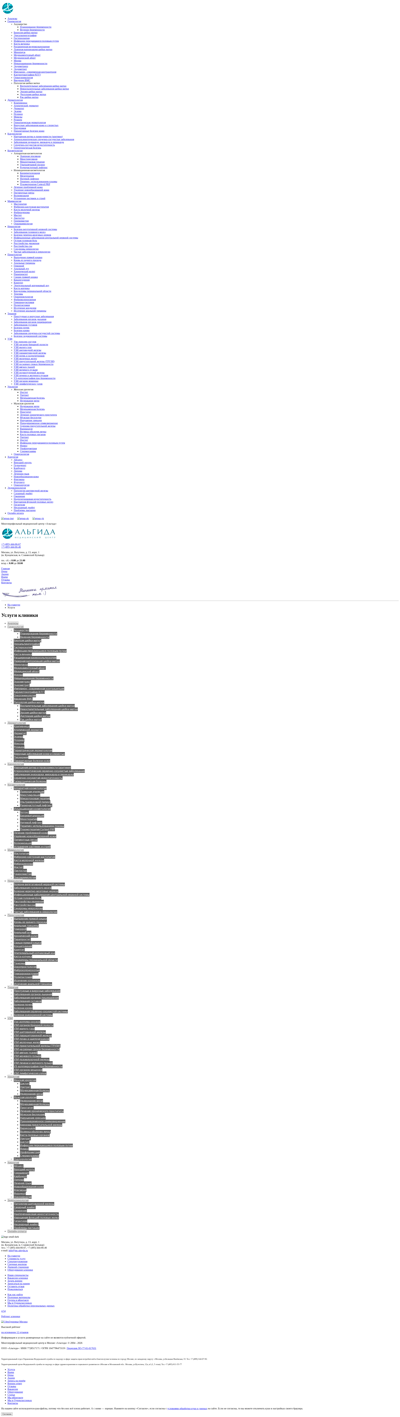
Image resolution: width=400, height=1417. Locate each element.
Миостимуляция (28, 159)
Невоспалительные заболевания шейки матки (44, 88)
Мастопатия (20, 204)
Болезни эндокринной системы (30, 336)
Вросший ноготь (23, 462)
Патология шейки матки (29, 702)
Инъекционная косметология (32, 808)
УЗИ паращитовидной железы (30, 353)
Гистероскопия (22, 38)
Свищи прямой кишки (26, 277)
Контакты (6, 582)
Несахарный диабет (24, 507)
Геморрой (19, 265)
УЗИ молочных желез (25, 358)
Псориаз (18, 114)
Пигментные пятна (24, 192)
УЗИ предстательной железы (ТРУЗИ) (34, 361)
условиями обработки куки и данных (187, 1408)
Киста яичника (22, 43)
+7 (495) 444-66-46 (11, 547)
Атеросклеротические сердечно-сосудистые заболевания (44, 139)
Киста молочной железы (27, 209)
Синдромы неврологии (26, 249)
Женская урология (25, 1080)
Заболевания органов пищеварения (32, 322)
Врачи (4, 577)
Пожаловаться (15, 1289)
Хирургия (13, 457)
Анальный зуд (21, 268)
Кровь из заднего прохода (27, 260)
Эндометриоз (21, 66)
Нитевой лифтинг (29, 178)
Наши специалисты (18, 1275)
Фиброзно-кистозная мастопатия (31, 206)
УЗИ (10, 339)
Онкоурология (21, 454)
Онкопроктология (23, 296)
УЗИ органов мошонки (26, 381)
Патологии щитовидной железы (31, 490)
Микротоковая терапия (32, 161)
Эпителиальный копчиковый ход (31, 285)
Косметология (15, 150)
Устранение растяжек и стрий (29, 198)
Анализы (12, 18)
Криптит (18, 282)
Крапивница (20, 102)
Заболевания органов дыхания (30, 319)
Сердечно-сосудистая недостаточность (34, 145)
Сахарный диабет (23, 493)
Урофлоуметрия (28, 448)
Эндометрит (20, 69)
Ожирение (19, 496)
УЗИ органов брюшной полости (31, 344)
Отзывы (5, 579)
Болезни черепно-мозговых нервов (32, 235)
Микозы (18, 117)
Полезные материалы (19, 1297)
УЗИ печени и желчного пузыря (31, 375)
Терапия (12, 313)
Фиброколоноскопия (25, 299)
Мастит (18, 215)
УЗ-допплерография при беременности (34, 378)
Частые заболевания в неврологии (32, 251)
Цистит (24, 392)
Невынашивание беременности (30, 63)
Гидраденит (20, 465)
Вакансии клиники (18, 1278)
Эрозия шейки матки (31, 91)
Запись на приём (16, 1380)
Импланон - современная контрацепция (35, 72)
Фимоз (23, 445)
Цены (4, 571)
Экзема (17, 111)
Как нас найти (15, 1294)
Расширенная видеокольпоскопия (32, 46)
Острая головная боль (25, 240)
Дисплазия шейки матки (33, 94)
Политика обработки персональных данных (31, 1305)
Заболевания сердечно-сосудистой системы (37, 333)
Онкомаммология (23, 223)
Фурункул (19, 482)
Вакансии (13, 1389)
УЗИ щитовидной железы (27, 350)
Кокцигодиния (22, 280)
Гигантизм (19, 504)
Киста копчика (22, 288)
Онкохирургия (21, 485)
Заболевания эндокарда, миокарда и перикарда (39, 142)
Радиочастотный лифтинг (34, 167)
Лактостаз (19, 218)
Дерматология (15, 100)
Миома (17, 60)
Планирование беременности (35, 27)
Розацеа (18, 119)
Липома (18, 471)
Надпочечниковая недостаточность (32, 499)
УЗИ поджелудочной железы (29, 372)
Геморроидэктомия (24, 302)
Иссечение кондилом (25, 308)
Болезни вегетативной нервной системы (35, 229)
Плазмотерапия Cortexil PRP (35, 184)
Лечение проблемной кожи (28, 187)
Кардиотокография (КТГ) (27, 74)
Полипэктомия (22, 305)
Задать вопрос (15, 1280)
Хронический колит (24, 271)
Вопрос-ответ (15, 1383)
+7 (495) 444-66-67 (11, 544)
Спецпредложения (17, 1261)
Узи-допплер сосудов (25, 341)
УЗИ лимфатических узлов (28, 384)
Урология (13, 386)
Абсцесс (18, 459)
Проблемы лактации (25, 510)
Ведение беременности (32, 29)
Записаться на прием (19, 1283)
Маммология (14, 201)
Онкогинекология (23, 77)
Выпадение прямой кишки (28, 257)
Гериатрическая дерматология (30, 122)
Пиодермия (20, 128)
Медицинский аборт (25, 58)
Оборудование (15, 1392)
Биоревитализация (30, 173)
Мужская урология (25, 1097)
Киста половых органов (33, 434)
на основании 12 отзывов (14, 1332)
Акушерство (21, 630)
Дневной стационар (18, 1267)
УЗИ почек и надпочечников (29, 355)
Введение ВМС (22, 80)
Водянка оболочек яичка (33, 431)
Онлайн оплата (16, 513)
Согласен (6, 1414)
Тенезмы (18, 294)
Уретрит (24, 395)
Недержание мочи (29, 400)
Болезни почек (21, 327)
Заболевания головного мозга (29, 232)
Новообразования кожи (26, 476)
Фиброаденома (22, 212)
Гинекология (14, 21)
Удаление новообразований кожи (31, 190)
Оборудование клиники (20, 1270)
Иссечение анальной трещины (30, 310)
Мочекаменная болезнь (32, 398)
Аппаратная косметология (30, 788)
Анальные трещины (24, 263)
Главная (5, 568)
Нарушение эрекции (31, 420)
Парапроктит (21, 274)
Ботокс (24, 812)
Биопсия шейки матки (26, 32)
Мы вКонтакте (15, 1397)
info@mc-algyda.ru (18, 1250)
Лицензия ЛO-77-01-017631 (81, 1348)
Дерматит (19, 108)
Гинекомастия (21, 221)
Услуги (11, 1369)
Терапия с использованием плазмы (38, 181)
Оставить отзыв (16, 1286)
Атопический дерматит (26, 105)
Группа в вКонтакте (18, 1300)
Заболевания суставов (25, 324)
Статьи (11, 1394)
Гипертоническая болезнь (27, 147)
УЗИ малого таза (23, 347)
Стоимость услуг (17, 1258)
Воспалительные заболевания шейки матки (43, 86)
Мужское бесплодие (30, 417)
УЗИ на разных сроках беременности (33, 364)
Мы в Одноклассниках (20, 1303)
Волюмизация (21, 195)
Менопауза (19, 52)
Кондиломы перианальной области (32, 291)
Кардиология (15, 133)
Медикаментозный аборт (27, 55)
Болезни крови (22, 330)
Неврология (14, 226)
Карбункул (19, 468)
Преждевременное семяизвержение (39, 423)
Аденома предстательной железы (37, 426)
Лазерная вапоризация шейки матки (33, 49)
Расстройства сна (23, 246)
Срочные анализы (17, 1264)
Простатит (25, 412)
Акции (5, 574)
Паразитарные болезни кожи (29, 131)
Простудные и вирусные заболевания (34, 316)
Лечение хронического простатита (38, 414)
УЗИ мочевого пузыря (26, 369)
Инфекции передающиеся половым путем (36, 41)
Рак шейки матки (29, 97)
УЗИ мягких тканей (24, 367)
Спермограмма (28, 451)
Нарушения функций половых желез (33, 502)
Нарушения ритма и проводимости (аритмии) (38, 136)
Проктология (15, 254)
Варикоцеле (26, 428)
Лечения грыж (21, 473)
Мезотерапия (27, 176)
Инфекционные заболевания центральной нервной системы (46, 237)
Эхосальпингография (25, 35)
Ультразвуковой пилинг (32, 164)
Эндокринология (17, 487)
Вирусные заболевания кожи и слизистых (36, 125)
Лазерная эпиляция (30, 156)
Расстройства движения (26, 243)
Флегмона (19, 479)
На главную (14, 604)
